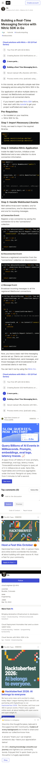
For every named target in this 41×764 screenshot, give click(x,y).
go (3, 32)
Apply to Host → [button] (9, 562)
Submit (8, 504)
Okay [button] (6, 760)
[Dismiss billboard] (38, 720)
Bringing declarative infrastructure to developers (19, 616)
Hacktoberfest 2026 (9, 705)
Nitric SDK (27, 102)
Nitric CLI (32, 369)
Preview (19, 504)
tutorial (10, 32)
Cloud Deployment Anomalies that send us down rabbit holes (19, 628)
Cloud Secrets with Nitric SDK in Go (15, 638)
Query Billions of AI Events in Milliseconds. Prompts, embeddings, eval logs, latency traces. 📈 (20, 450)
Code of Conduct (14, 510)
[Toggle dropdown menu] (38, 418)
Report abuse (27, 510)
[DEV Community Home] (8, 3)
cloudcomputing (21, 32)
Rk (7, 8)
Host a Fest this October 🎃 (19, 545)
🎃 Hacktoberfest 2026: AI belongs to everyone (17, 693)
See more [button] (6, 481)
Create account (33, 3)
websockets (7, 36)
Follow (20, 580)
